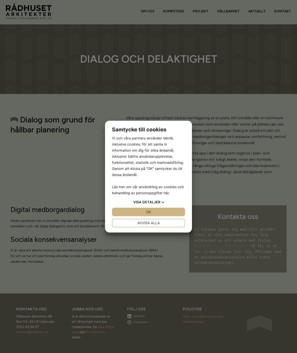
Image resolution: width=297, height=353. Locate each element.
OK (148, 212)
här (166, 193)
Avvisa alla (148, 223)
